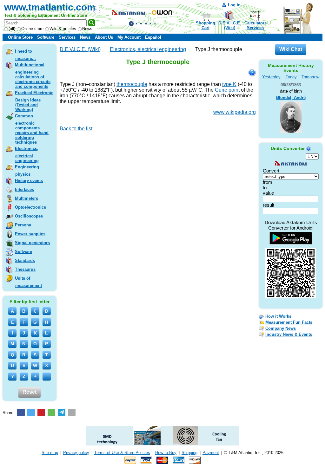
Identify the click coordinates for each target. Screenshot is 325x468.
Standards (25, 260)
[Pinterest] (41, 412)
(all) (12, 28)
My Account (129, 37)
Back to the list (76, 128)
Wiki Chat (290, 49)
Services (67, 37)
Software (45, 37)
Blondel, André (291, 97)
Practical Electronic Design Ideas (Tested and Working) (34, 101)
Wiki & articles (63, 28)
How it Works (278, 316)
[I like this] (62, 137)
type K (229, 84)
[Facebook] (21, 412)
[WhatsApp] (51, 412)
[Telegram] (61, 412)
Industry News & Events (288, 334)
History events (29, 180)
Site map (50, 452)
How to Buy (165, 452)
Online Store (20, 37)
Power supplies (30, 233)
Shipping (189, 452)
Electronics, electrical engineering (27, 154)
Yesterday (271, 77)
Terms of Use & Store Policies (122, 452)
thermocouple (131, 84)
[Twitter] (31, 412)
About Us (104, 37)
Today (291, 77)
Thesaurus (25, 269)
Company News (280, 328)
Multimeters (26, 198)
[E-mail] (72, 412)
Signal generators (32, 242)
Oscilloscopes (29, 216)
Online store (32, 28)
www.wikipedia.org (234, 112)
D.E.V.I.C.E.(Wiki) (229, 25)
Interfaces (24, 189)
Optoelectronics (30, 207)
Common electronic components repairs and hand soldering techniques (32, 129)
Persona (23, 225)
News (87, 28)
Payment (210, 452)
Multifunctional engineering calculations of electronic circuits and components (32, 75)
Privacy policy (76, 452)
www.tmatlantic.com (50, 7)
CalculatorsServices (255, 25)
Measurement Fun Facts (288, 322)
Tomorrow (310, 77)
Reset (29, 392)
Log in (234, 5)
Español (153, 37)
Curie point (227, 90)
